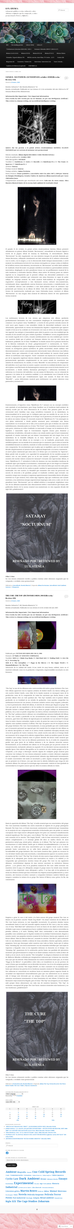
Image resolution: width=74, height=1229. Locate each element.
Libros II (39, 45)
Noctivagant (9, 1195)
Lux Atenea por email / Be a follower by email (16, 1157)
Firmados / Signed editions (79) (15, 57)
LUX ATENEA (12, 8)
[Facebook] (7, 1152)
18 (44, 1114)
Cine (35, 1171)
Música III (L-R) (37, 53)
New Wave (63, 1084)
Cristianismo (28, 1175)
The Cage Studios (27, 1201)
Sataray (8, 587)
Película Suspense (35, 1194)
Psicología (29, 1198)
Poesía (9, 1197)
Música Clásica (61, 53)
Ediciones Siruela (52, 1179)
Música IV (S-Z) (49, 53)
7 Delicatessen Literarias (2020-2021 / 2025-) (18, 49)
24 (35, 1116)
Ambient (11, 1172)
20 (61, 1114)
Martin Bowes (28, 1190)
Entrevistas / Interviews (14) (42, 62)
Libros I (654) (30, 45)
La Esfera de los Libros (24, 1187)
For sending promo (17, 45)
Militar (46, 1191)
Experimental (23, 1183)
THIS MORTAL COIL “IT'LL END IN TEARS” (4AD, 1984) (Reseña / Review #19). (31, 1132)
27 (61, 1116)
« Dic (17, 1120)
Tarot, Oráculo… (58, 62)
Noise (16, 1195)
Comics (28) (60, 57)
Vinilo (22, 1085)
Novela (22, 1194)
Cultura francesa (37, 1175)
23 (27, 1116)
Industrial (11, 1187)
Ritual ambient (47, 1198)
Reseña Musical (25, 585)
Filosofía (36, 1183)
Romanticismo (58, 1198)
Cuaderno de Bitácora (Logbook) (16, 66)
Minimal (53, 1191)
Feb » (53, 1120)
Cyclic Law (12, 1178)
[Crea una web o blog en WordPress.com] (37, 1209)
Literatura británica (48, 1187)
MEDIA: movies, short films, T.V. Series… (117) (40, 57)
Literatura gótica (13, 1191)
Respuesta (15, 587)
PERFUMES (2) (33, 66)
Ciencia (29, 1172)
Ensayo (63, 1178)
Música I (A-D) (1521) (12, 53)
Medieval (40, 1191)
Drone (43, 1179)
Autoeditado (16, 585)
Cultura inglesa (46, 1175)
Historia (55, 1183)
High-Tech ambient (45, 1183)
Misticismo (62, 1191)
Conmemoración (16, 1175)
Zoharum (43, 1201)
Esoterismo (9, 1183)
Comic (7, 1175)
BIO (7, 45)
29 (18, 1118)
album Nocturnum (43, 585)
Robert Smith (10, 1085)
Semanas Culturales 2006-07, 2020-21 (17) (46, 49)
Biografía (21, 1172)
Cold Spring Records (52, 1172)
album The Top (44, 1084)
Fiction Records (17, 1084)
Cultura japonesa (58, 1175)
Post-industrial (19, 1198)
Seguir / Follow (11, 1165)
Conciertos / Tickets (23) (24, 62)
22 (18, 1116)
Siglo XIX (11, 1201)
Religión (36, 1198)
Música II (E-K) (25, 53)
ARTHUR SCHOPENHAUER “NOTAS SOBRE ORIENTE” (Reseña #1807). (28, 1138)
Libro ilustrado (36, 1187)
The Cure (17, 1085)
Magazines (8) (10, 62)
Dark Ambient (62, 585)
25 (44, 1116)
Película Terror (53, 1194)
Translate (19, 1096)
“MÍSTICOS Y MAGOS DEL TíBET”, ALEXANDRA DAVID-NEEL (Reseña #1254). (31, 1126)
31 (35, 1118)
